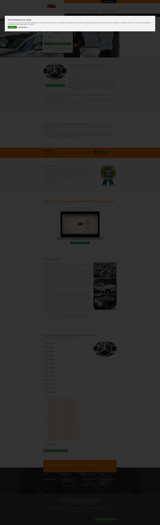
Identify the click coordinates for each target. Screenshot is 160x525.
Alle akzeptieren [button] (12, 27)
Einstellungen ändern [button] (22, 27)
